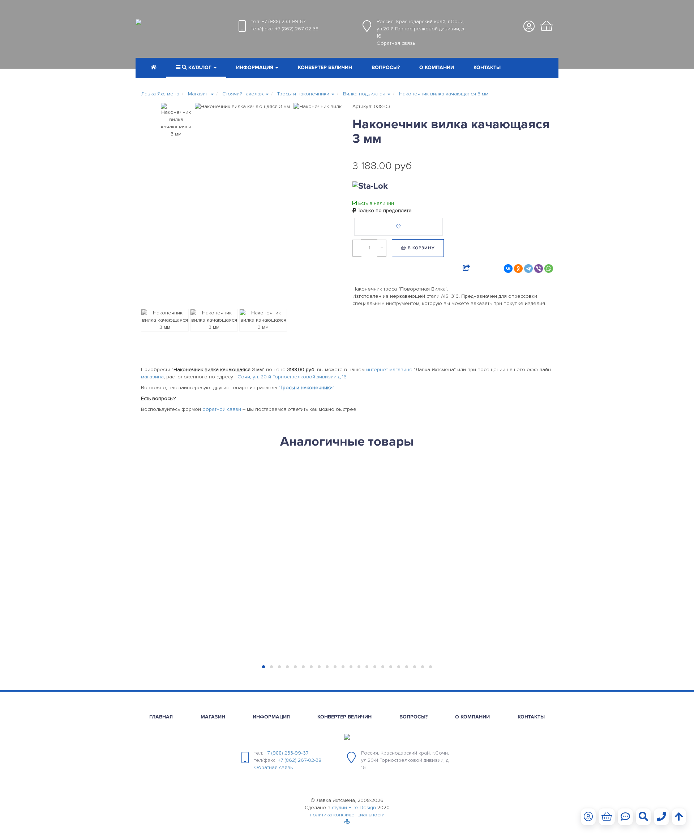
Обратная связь (396, 43)
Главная (161, 717)
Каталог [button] (200, 67)
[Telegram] (528, 268)
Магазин (213, 717)
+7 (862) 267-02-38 (296, 29)
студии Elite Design (354, 807)
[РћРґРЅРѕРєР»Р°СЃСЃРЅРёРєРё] (518, 268)
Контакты (487, 67)
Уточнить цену (219, 475)
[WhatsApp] (548, 268)
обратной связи (221, 409)
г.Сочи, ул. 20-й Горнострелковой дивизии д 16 (291, 377)
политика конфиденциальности (347, 815)
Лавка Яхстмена (160, 94)
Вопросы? (386, 67)
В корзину (420, 248)
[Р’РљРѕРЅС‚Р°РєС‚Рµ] (508, 268)
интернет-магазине (389, 369)
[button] (257, 68)
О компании (436, 67)
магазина (152, 377)
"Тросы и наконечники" (306, 388)
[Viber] (538, 268)
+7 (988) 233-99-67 (283, 21)
